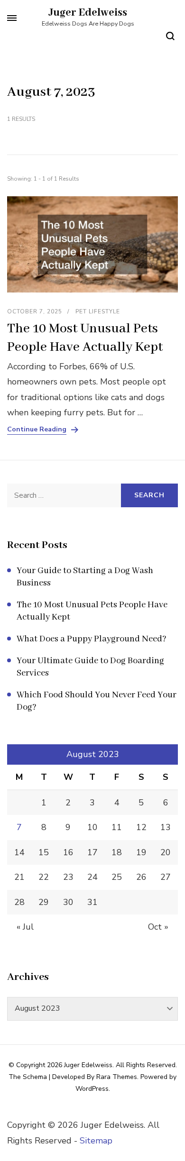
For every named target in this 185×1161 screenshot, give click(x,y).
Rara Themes (116, 1076)
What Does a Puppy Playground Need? (91, 639)
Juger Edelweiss (87, 12)
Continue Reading (36, 429)
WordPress (92, 1088)
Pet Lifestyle (97, 311)
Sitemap (96, 1140)
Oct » (158, 926)
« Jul (25, 926)
